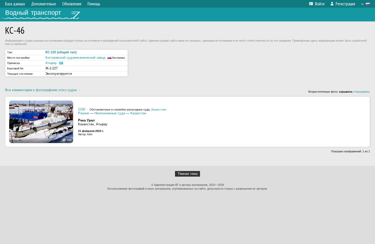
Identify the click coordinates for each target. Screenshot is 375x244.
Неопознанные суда (109, 113)
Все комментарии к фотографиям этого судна (41, 90)
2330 (81, 109)
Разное (83, 113)
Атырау (51, 63)
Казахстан (138, 113)
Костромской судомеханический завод (75, 57)
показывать (362, 91)
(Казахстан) (158, 109)
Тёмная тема (187, 174)
